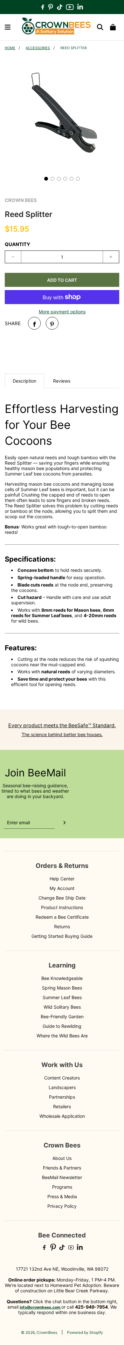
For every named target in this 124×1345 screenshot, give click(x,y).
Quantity (17, 244)
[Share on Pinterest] (52, 323)
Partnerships (62, 1097)
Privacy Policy (62, 1206)
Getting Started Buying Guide (62, 936)
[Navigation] (7, 27)
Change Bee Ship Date (62, 897)
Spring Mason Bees (62, 987)
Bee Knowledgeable (62, 978)
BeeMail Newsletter (62, 1177)
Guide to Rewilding (62, 1026)
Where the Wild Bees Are (62, 1035)
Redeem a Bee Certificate (62, 917)
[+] (111, 256)
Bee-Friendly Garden (62, 1016)
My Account (62, 888)
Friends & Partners (62, 1167)
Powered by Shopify (85, 1332)
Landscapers (62, 1087)
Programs (62, 1187)
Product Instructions (62, 907)
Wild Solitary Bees (62, 1007)
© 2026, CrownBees (39, 1332)
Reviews (61, 381)
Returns (62, 926)
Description (24, 381)
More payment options (62, 311)
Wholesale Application (62, 1116)
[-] (13, 256)
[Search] (100, 27)
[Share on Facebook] (34, 323)
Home (10, 48)
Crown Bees (21, 200)
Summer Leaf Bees (62, 997)
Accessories (38, 48)
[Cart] (113, 27)
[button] (46, 179)
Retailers (62, 1106)
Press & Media (62, 1196)
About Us (62, 1158)
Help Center (62, 878)
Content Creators (62, 1077)
